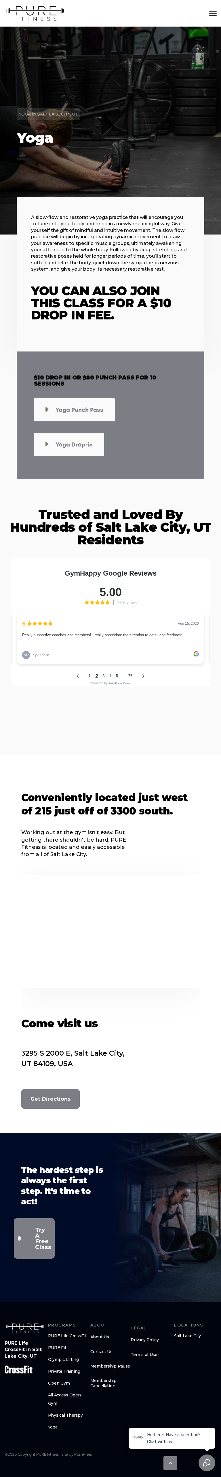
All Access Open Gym (64, 1399)
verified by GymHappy (59, 1467)
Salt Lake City (187, 1335)
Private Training (64, 1371)
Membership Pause (110, 1366)
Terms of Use (144, 1354)
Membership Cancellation (103, 1383)
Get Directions (51, 1099)
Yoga (53, 1427)
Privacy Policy (145, 1339)
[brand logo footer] (25, 1328)
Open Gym (59, 1383)
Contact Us (101, 1351)
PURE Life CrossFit (67, 1335)
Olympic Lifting (63, 1359)
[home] (35, 13)
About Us (99, 1337)
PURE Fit (57, 1347)
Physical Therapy (65, 1415)
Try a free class (43, 1238)
